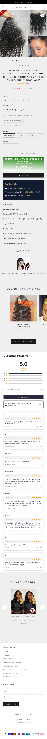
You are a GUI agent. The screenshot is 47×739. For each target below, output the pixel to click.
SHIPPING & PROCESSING (12, 663)
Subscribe (11, 704)
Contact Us (6, 655)
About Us (6, 652)
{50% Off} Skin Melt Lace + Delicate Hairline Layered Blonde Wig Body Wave (23, 619)
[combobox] (41, 390)
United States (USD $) (22, 715)
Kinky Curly (30, 135)
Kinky (39, 135)
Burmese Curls (9, 135)
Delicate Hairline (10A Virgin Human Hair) (18, 115)
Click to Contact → (24, 196)
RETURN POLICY (8, 659)
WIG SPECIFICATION (10, 666)
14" (5, 100)
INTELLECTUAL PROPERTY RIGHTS (15, 670)
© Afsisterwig (23, 719)
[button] (23, 83)
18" (18, 100)
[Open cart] (44, 7)
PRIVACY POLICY (9, 677)
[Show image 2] (18, 60)
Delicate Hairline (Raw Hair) (13, 126)
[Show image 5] (25, 60)
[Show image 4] (23, 60)
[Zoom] (42, 15)
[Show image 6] (28, 60)
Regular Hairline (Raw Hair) (13, 121)
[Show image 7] (30, 60)
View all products (23, 342)
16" (11, 100)
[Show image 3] (21, 60)
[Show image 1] (16, 60)
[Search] (40, 7)
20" (24, 100)
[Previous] (12, 60)
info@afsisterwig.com (21, 188)
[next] (42, 607)
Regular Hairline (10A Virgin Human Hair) (18, 110)
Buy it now (23, 175)
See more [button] (37, 527)
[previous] (4, 607)
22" (31, 100)
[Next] (34, 60)
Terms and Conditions (10, 673)
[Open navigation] (3, 7)
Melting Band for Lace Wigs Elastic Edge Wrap (23, 273)
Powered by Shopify (23, 722)
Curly (20, 135)
